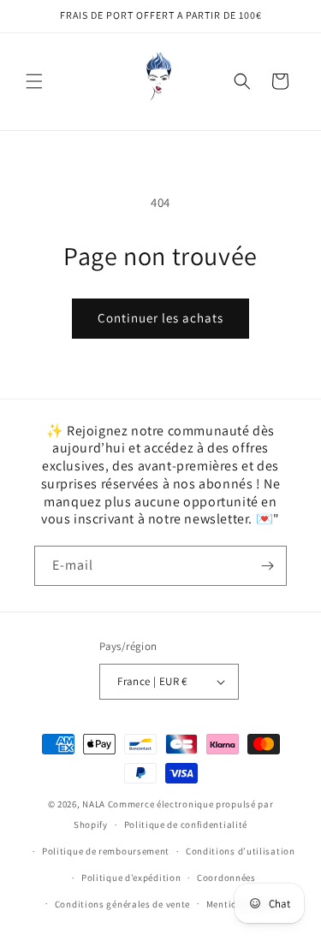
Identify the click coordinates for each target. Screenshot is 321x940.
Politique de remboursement (105, 851)
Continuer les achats (160, 318)
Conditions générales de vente (122, 904)
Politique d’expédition (131, 878)
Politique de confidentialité (186, 825)
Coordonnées (226, 878)
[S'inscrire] (267, 566)
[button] (34, 81)
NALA (93, 804)
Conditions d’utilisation (240, 851)
